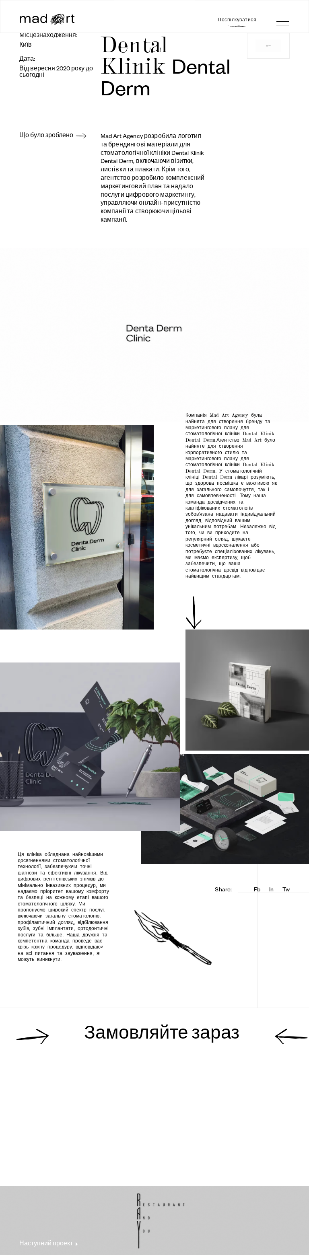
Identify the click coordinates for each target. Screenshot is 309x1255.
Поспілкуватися (237, 19)
